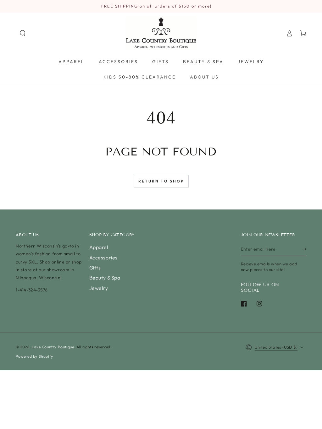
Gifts (95, 267)
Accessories (103, 257)
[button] (23, 33)
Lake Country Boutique (53, 347)
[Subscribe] (304, 249)
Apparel (98, 247)
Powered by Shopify (34, 356)
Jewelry (98, 288)
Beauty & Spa (104, 277)
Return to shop (161, 181)
